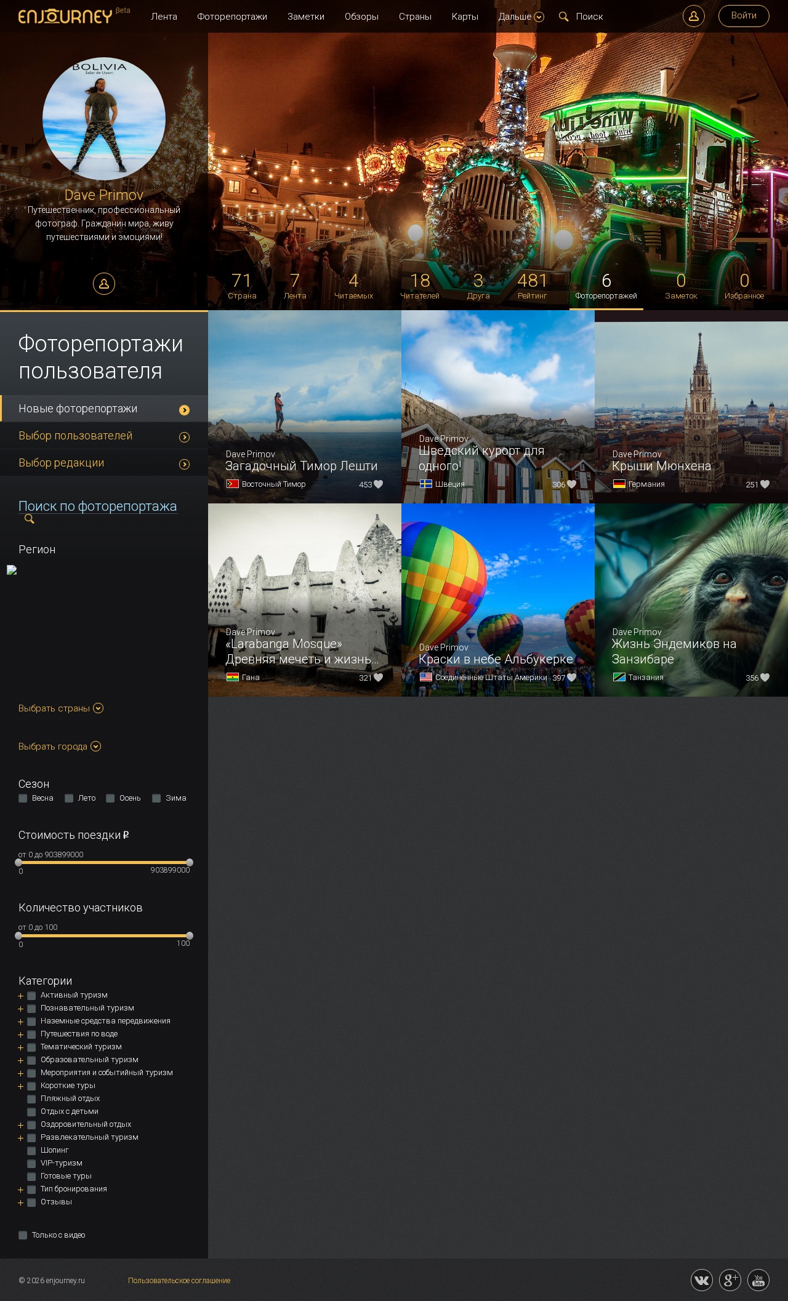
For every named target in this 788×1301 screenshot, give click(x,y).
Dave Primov (104, 195)
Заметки (305, 16)
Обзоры (362, 16)
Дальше (515, 16)
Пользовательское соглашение (179, 1280)
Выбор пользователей (75, 435)
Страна (242, 285)
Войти (744, 15)
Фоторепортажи (232, 16)
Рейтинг (533, 285)
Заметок (681, 285)
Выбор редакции (61, 462)
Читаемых (353, 285)
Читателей (420, 285)
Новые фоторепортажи (77, 408)
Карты (465, 16)
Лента (164, 16)
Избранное (744, 285)
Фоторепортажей (606, 285)
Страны (415, 16)
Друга (478, 285)
